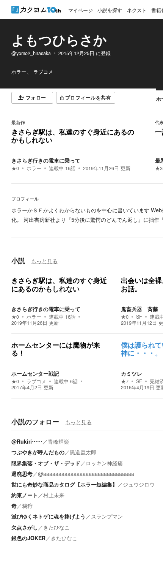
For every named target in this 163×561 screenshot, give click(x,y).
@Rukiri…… (26, 441)
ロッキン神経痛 (104, 463)
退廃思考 (22, 473)
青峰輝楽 (58, 441)
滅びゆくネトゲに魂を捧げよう (48, 516)
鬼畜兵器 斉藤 (139, 309)
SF (139, 316)
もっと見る (44, 261)
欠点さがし (24, 527)
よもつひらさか (59, 39)
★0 (15, 168)
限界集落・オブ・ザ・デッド (45, 463)
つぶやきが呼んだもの (37, 452)
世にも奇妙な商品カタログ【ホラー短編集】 (64, 484)
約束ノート (24, 495)
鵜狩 (27, 505)
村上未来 (53, 495)
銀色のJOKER (28, 538)
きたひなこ (56, 527)
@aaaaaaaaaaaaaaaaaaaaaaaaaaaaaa (86, 473)
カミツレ (131, 373)
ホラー (34, 168)
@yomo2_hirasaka (31, 53)
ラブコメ (36, 381)
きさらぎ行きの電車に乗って (45, 160)
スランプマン (107, 516)
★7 (125, 381)
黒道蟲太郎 (83, 452)
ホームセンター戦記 (35, 373)
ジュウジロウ (139, 484)
